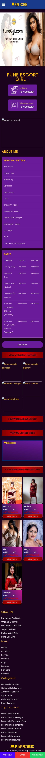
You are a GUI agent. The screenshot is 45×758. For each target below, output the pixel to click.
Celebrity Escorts (9, 699)
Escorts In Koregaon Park (13, 721)
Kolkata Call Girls (9, 633)
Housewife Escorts (10, 684)
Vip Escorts (6, 695)
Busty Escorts (7, 703)
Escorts (5, 658)
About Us (5, 651)
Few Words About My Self (22, 418)
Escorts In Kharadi (10, 713)
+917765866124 (27, 90)
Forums (5, 666)
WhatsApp (37, 754)
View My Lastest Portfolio (22, 355)
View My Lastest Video (22, 432)
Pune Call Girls (8, 636)
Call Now (7, 754)
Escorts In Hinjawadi (10, 739)
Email (22, 754)
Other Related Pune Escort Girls (22, 469)
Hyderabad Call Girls (11, 625)
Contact (5, 673)
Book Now (22, 344)
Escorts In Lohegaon (11, 736)
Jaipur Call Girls (8, 629)
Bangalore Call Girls (10, 618)
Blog (3, 662)
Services (5, 655)
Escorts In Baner (9, 732)
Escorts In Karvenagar (12, 717)
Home (4, 647)
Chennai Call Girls (9, 621)
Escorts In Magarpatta (12, 724)
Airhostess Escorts (10, 691)
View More (12, 516)
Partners (5, 669)
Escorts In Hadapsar (11, 728)
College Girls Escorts (11, 688)
